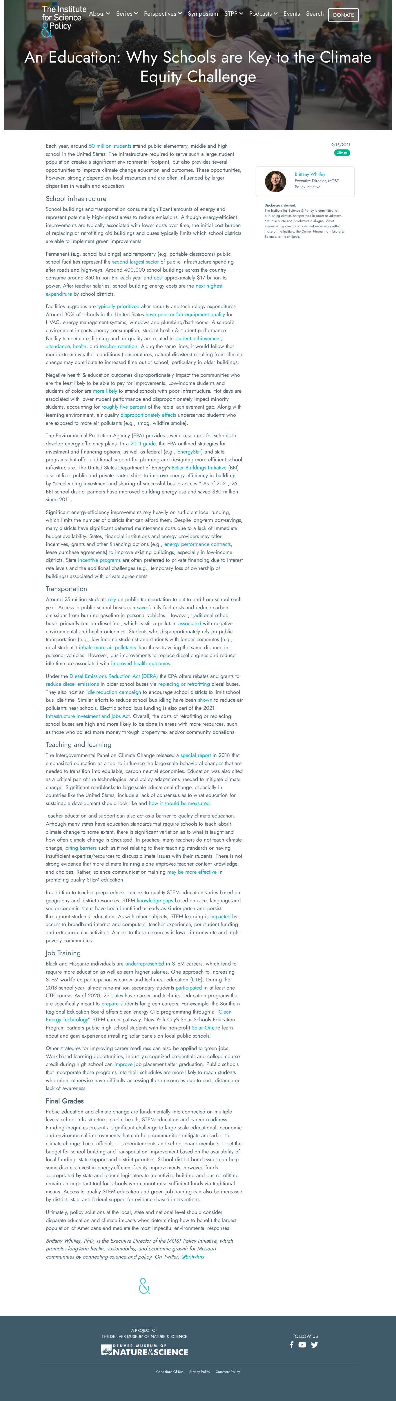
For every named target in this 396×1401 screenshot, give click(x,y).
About (97, 13)
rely (112, 599)
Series (125, 13)
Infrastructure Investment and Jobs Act (88, 716)
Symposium (203, 13)
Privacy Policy (199, 1371)
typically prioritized (118, 306)
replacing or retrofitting (184, 684)
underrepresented (144, 963)
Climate (342, 152)
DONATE (343, 15)
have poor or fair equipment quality (185, 314)
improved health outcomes (140, 663)
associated (189, 623)
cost (158, 277)
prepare (110, 1003)
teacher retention (118, 346)
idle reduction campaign (113, 692)
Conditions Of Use (170, 1371)
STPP (231, 13)
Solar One (203, 1027)
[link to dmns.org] (144, 1349)
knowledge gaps (155, 900)
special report (196, 755)
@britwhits (192, 1257)
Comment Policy (228, 1371)
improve (123, 1064)
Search (315, 13)
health (79, 346)
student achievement (198, 338)
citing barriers (81, 848)
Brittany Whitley (310, 174)
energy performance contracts (197, 544)
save (142, 607)
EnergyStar (189, 452)
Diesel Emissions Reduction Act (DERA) (114, 676)
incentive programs (99, 560)
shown (205, 700)
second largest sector (135, 262)
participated (189, 988)
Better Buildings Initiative (199, 467)
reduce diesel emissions (72, 684)
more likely (105, 391)
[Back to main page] (63, 21)
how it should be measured (179, 803)
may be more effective (192, 872)
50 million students (110, 146)
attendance (58, 346)
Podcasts (261, 13)
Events (292, 13)
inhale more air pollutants (107, 647)
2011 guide (142, 443)
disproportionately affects (148, 415)
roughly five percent (123, 407)
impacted (220, 916)
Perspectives (161, 13)
